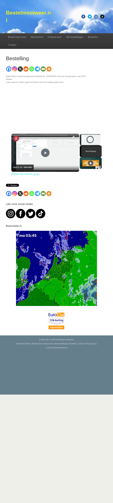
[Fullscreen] (99, 143)
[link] (16, 138)
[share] (73, 137)
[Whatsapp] (31, 69)
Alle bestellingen (75, 37)
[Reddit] (26, 69)
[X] (20, 69)
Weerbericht (37, 37)
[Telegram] (37, 69)
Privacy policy (91, 344)
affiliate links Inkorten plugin (38, 138)
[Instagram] (14, 69)
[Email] (43, 69)
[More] (48, 69)
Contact (12, 45)
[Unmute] (85, 143)
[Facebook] (8, 69)
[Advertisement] (56, 371)
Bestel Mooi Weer (23, 344)
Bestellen (93, 37)
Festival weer (55, 37)
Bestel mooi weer (17, 37)
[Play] (81, 143)
